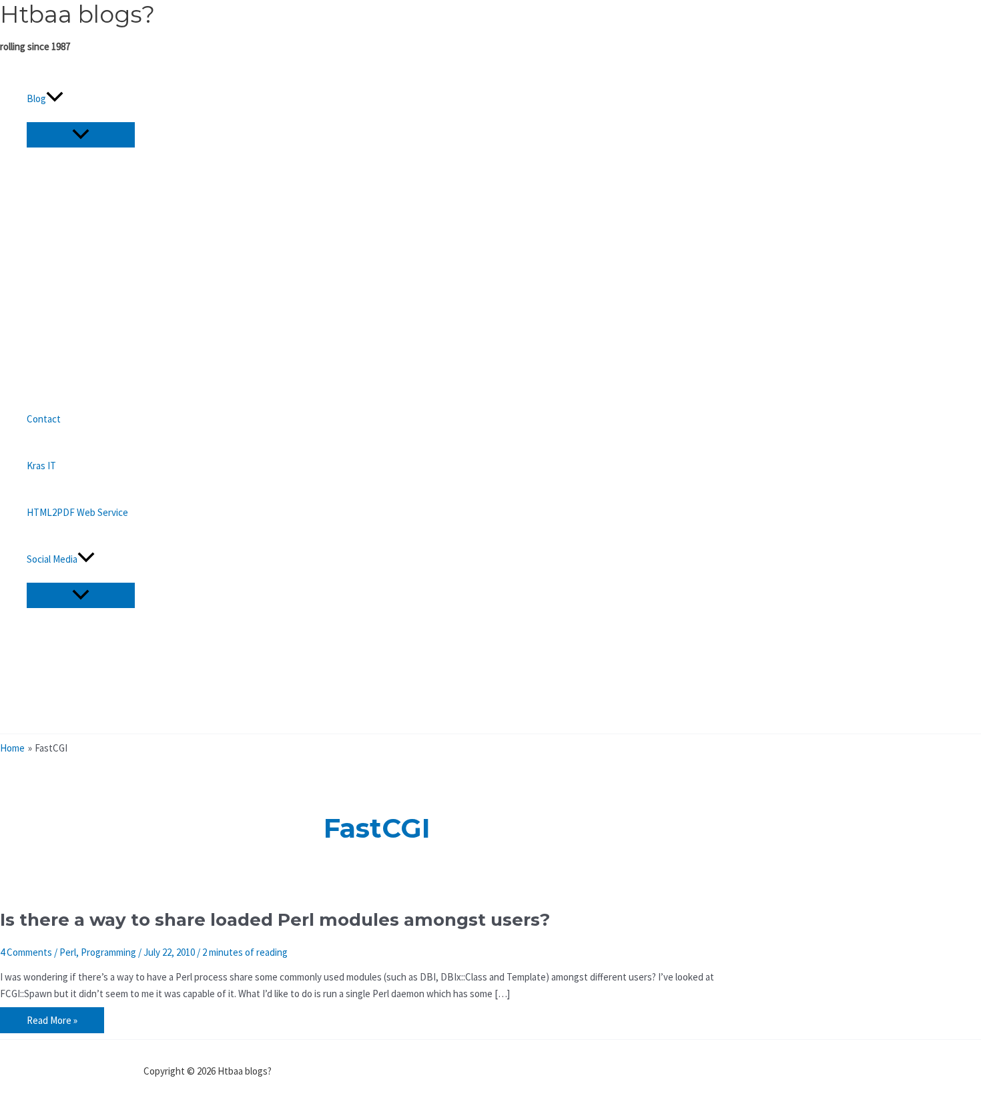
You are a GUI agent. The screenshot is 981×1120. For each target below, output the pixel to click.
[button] (54, 98)
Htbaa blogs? (77, 14)
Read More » (51, 1022)
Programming (108, 952)
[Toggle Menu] (81, 135)
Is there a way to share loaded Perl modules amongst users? (275, 919)
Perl (67, 952)
